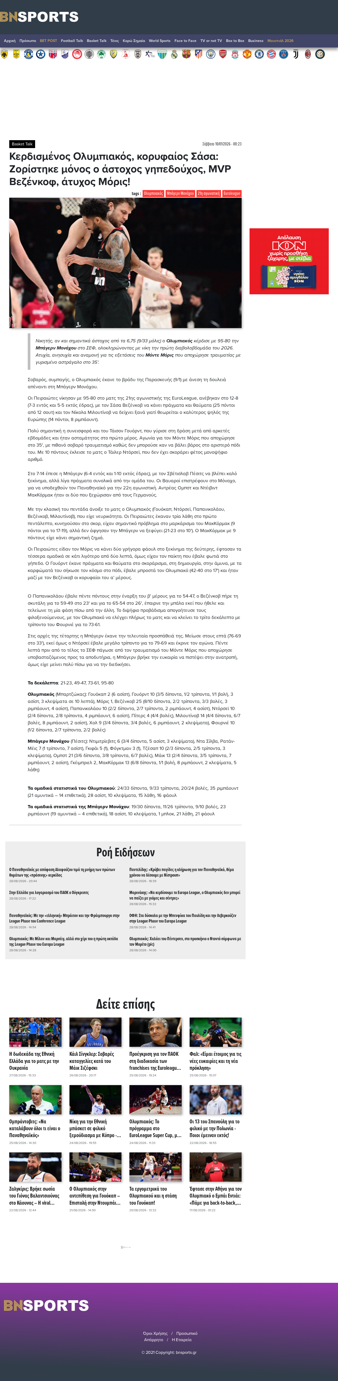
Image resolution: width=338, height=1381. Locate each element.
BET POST (48, 41)
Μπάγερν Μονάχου (180, 194)
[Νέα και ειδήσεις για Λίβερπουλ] (235, 53)
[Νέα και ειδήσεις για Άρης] (16, 53)
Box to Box (235, 41)
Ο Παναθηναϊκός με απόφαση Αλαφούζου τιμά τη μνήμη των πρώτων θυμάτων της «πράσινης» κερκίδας (62, 872)
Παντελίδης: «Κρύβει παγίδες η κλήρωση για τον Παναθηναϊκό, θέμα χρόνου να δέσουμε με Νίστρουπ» (181, 872)
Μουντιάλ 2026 (280, 41)
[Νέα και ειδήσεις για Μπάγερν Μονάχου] (271, 53)
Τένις (114, 41)
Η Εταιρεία (181, 1339)
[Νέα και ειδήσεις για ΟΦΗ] (89, 53)
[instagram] (317, 1305)
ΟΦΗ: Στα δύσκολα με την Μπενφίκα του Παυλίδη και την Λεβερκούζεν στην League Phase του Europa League (182, 918)
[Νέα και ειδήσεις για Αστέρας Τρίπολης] (29, 53)
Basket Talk (96, 41)
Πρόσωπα (28, 41)
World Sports (160, 41)
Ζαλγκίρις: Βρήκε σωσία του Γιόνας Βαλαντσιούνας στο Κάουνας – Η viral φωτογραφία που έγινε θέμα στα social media (34, 1196)
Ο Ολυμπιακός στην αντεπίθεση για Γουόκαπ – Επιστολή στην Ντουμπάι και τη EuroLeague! (94, 1196)
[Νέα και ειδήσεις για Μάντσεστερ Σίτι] (211, 53)
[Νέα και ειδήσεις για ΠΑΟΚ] (138, 53)
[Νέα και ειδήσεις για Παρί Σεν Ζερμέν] (284, 53)
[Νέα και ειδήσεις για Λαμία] (65, 53)
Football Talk (72, 41)
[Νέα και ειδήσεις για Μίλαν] (308, 53)
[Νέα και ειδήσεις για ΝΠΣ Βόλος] (53, 53)
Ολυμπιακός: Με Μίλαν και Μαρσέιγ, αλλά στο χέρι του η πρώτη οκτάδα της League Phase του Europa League (63, 941)
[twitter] (331, 1305)
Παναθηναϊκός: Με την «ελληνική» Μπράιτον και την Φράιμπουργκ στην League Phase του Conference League (64, 918)
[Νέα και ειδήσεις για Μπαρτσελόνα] (186, 53)
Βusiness (256, 41)
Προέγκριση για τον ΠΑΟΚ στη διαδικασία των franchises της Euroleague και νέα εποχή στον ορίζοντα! (154, 1061)
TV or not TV (211, 41)
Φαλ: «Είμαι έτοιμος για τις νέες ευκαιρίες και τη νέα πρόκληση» (215, 1061)
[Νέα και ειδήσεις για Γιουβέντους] (296, 53)
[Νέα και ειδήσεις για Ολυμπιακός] (77, 53)
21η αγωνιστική (209, 194)
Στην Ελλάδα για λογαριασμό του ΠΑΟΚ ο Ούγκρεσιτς (49, 893)
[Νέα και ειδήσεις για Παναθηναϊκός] (101, 53)
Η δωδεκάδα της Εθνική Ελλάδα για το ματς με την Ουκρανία (34, 1061)
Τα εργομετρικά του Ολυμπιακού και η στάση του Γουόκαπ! (153, 1196)
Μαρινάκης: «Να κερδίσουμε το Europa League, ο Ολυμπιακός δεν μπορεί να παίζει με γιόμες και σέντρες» (184, 895)
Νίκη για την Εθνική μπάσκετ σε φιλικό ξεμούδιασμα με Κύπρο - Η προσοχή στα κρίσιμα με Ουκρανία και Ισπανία (95, 1129)
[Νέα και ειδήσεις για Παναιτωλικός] (114, 53)
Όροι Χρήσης (155, 1333)
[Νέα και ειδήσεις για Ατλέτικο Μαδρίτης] (199, 53)
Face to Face (185, 41)
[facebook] (324, 1305)
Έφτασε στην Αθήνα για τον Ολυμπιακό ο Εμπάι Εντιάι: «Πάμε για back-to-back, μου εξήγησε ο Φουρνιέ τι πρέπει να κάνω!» (216, 1196)
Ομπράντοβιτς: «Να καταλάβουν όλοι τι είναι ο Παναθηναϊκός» (34, 1129)
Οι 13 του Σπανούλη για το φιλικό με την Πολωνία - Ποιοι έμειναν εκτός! (215, 1129)
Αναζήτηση (328, 42)
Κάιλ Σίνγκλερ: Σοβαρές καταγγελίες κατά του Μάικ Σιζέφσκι (91, 1061)
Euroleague (232, 194)
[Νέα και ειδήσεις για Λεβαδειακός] (162, 53)
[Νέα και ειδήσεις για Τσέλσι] (259, 53)
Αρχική (10, 41)
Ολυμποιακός (153, 194)
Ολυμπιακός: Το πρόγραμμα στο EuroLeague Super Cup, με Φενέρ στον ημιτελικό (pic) (155, 1129)
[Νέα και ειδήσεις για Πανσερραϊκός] (126, 53)
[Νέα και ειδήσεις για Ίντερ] (320, 53)
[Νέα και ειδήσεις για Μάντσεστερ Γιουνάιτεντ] (247, 53)
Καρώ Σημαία (134, 41)
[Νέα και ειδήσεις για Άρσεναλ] (223, 53)
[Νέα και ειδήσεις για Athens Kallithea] (150, 53)
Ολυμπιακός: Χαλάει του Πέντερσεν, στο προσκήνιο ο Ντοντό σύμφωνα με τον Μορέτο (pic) (185, 941)
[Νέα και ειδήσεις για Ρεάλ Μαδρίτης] (174, 53)
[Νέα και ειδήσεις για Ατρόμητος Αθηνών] (41, 53)
